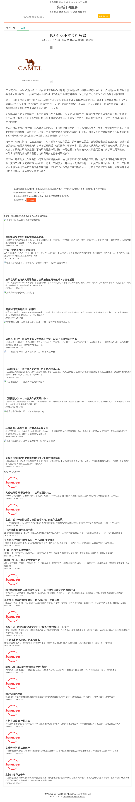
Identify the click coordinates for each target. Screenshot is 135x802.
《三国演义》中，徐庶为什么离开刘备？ (27, 398)
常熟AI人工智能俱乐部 (80, 793)
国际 (56, 2)
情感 (70, 2)
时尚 (66, 2)
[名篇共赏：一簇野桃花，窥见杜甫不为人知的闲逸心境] (12, 509)
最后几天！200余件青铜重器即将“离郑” (26, 666)
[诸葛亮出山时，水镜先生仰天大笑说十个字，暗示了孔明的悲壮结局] (37, 321)
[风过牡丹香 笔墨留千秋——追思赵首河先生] (12, 482)
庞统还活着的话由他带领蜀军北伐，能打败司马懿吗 (33, 458)
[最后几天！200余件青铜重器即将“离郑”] (12, 656)
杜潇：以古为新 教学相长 (17, 550)
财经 (61, 11)
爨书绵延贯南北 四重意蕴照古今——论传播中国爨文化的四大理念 (40, 589)
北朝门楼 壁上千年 (15, 774)
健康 (85, 2)
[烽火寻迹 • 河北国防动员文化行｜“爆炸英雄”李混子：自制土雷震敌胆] (12, 616)
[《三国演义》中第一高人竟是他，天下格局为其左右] (29, 351)
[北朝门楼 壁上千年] (12, 764)
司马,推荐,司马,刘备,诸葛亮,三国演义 (26, 216)
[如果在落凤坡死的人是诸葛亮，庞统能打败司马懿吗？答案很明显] (36, 262)
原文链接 (31, 200)
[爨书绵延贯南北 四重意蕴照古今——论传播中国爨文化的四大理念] (12, 579)
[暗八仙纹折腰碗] (12, 683)
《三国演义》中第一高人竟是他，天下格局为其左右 (33, 368)
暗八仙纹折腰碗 (14, 693)
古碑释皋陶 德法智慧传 (18, 747)
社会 (61, 2)
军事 (66, 11)
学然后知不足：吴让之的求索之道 (22, 560)
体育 (51, 11)
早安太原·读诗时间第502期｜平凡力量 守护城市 (29, 539)
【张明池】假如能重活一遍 (18, 529)
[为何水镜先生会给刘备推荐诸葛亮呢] (22, 219)
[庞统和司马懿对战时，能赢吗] (19, 292)
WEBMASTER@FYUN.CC (74, 796)
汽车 (80, 2)
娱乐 (56, 11)
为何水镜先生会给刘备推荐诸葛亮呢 (25, 237)
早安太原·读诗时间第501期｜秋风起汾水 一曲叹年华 (31, 600)
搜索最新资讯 (104, 16)
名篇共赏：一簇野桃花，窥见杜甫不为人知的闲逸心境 (34, 519)
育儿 (85, 11)
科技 (70, 11)
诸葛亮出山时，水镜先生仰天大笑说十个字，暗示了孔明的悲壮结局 (41, 339)
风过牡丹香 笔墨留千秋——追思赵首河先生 (28, 492)
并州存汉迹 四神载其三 (18, 720)
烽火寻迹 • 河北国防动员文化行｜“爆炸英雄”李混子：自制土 (37, 627)
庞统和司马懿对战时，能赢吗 (21, 309)
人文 (75, 2)
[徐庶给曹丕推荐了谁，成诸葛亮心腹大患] (24, 411)
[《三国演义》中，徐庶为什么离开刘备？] (24, 381)
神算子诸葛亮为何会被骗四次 (19, 249)
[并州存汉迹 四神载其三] (12, 710)
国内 (51, 2)
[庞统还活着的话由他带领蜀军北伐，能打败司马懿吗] (29, 440)
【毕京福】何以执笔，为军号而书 (22, 639)
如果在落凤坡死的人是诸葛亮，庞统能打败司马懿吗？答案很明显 (40, 279)
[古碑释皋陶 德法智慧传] (12, 737)
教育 (80, 11)
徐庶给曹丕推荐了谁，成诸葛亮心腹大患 (27, 428)
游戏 (75, 11)
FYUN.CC (61, 794)
